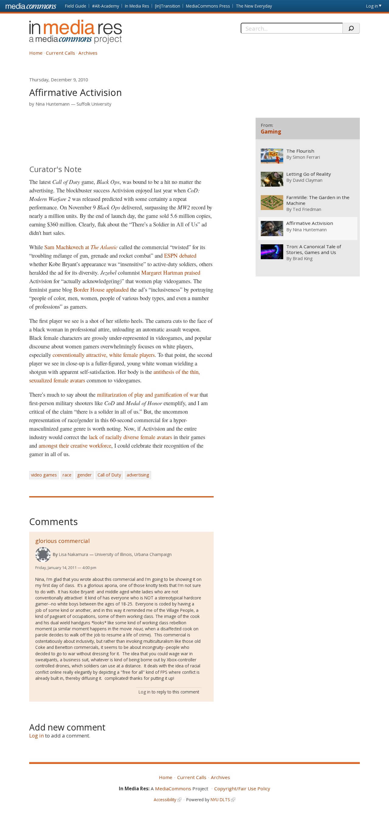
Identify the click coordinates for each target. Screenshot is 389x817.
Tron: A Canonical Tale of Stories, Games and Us (313, 249)
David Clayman (307, 180)
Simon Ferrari (306, 157)
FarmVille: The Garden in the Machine (317, 200)
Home (36, 53)
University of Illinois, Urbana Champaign (133, 554)
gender (84, 475)
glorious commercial (62, 540)
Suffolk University (94, 104)
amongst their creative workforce (75, 445)
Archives (88, 53)
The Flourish (300, 151)
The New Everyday (254, 6)
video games (44, 475)
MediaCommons (173, 788)
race (67, 475)
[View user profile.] (43, 554)
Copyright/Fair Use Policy (242, 788)
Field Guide (75, 6)
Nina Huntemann (53, 104)
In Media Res (137, 6)
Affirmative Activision (309, 223)
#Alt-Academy (105, 6)
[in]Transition (167, 6)
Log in (372, 6)
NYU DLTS (220, 799)
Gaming (271, 131)
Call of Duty (109, 475)
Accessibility (165, 799)
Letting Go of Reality (308, 174)
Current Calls (60, 53)
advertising (138, 475)
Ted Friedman (307, 209)
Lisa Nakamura (73, 554)
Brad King (303, 258)
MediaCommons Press (208, 6)
